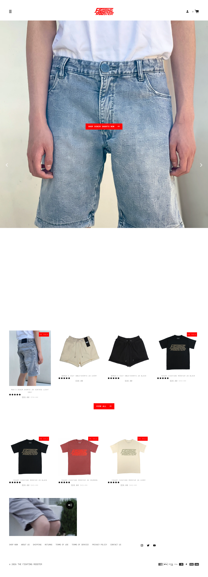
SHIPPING (37, 544)
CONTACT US (115, 544)
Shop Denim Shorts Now (102, 126)
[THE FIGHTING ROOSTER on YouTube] (154, 545)
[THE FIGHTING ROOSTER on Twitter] (148, 545)
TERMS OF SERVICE (80, 544)
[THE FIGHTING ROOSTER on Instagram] (142, 545)
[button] (15, 394)
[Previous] (7, 164)
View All (102, 406)
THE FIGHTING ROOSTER (30, 564)
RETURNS (48, 544)
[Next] (201, 164)
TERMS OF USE (62, 544)
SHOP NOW (13, 544)
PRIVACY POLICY (99, 544)
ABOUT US (25, 544)
